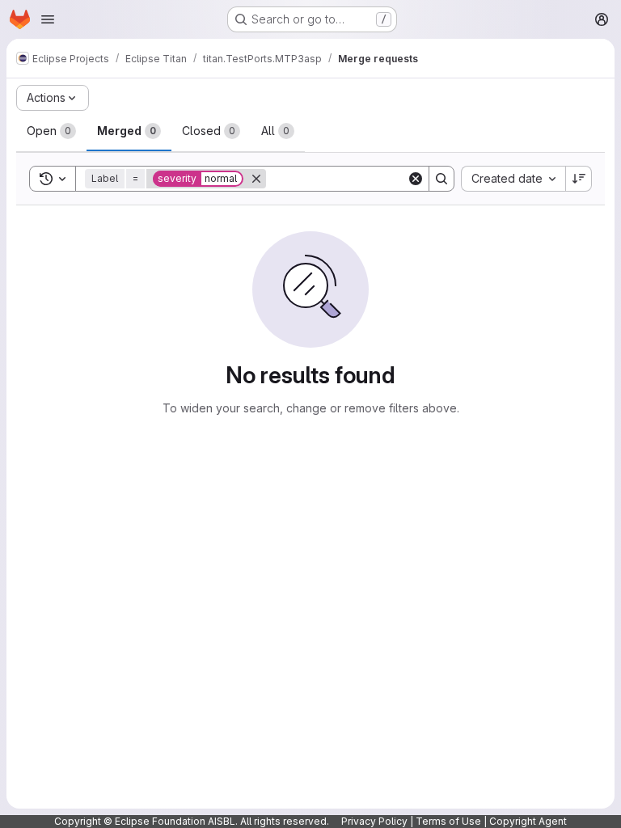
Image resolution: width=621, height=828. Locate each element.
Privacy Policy (374, 821)
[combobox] (513, 179)
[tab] (51, 131)
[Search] (441, 179)
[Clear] (415, 178)
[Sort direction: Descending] (579, 179)
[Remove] (256, 178)
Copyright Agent (528, 821)
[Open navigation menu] (48, 19)
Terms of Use (448, 821)
